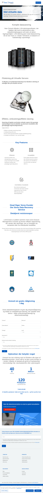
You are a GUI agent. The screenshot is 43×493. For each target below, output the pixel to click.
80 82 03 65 (38, 2)
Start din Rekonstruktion (9, 409)
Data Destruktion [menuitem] (6, 458)
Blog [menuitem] (3, 471)
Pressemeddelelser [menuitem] (6, 472)
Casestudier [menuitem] (5, 474)
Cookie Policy (19, 488)
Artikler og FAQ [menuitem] (5, 476)
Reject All (38, 490)
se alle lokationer (35, 482)
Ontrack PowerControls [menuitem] (26, 458)
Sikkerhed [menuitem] (24, 474)
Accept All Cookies (29, 490)
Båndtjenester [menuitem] (5, 460)
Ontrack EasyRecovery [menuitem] (26, 457)
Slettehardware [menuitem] (24, 461)
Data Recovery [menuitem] (5, 457)
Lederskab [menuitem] (24, 472)
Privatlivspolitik (37, 348)
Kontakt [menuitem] (23, 471)
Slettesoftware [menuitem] (24, 460)
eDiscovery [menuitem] (5, 461)
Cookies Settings (5, 490)
